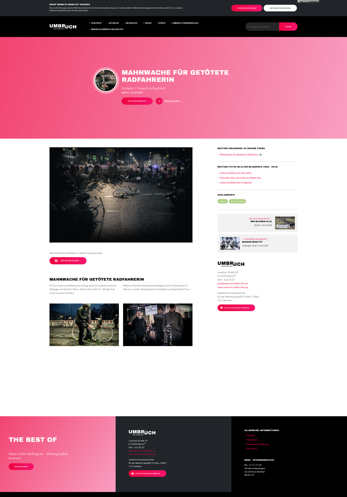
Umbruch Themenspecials (185, 23)
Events (161, 23)
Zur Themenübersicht (137, 101)
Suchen (288, 27)
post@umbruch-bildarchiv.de (233, 283)
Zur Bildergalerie (69, 260)
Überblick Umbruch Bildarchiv (107, 29)
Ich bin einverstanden (246, 8)
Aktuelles (114, 23)
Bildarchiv (132, 23)
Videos (148, 23)
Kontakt (251, 435)
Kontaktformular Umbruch (236, 308)
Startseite (96, 23)
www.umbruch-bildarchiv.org (233, 287)
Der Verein (252, 448)
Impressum (252, 439)
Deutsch (306, 2)
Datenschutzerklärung (280, 8)
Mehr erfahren (21, 466)
